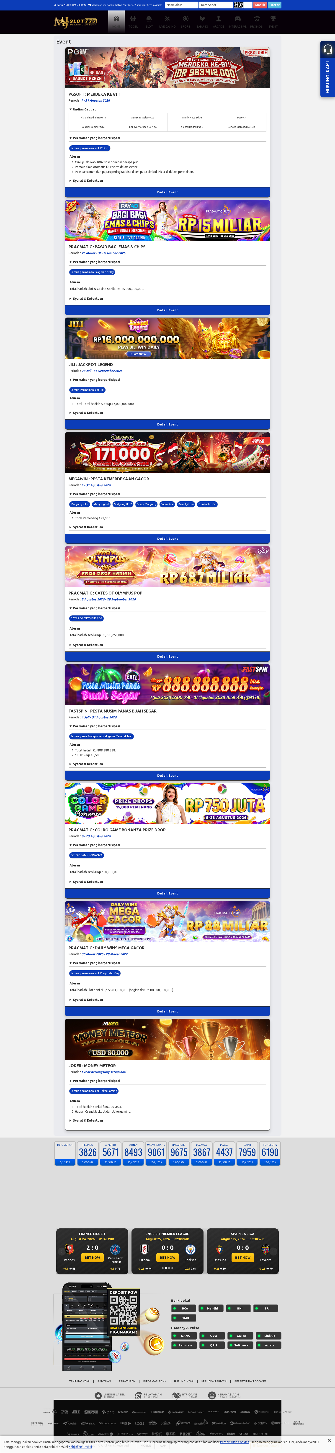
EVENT (273, 26)
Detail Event (167, 192)
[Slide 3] (169, 1268)
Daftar (275, 5)
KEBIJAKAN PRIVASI (214, 1381)
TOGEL (133, 26)
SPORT (186, 26)
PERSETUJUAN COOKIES (250, 1381)
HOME (116, 26)
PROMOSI (256, 26)
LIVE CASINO (167, 26)
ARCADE (218, 26)
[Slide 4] (172, 1268)
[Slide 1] (163, 1268)
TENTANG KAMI (79, 1381)
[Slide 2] (166, 1268)
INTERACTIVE (238, 26)
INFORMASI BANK (154, 1381)
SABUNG (202, 26)
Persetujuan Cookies (234, 1442)
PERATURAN (127, 1381)
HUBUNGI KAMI (183, 1381)
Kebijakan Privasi (80, 1447)
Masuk (260, 5)
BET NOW (92, 1257)
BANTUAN (104, 1381)
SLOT (149, 26)
